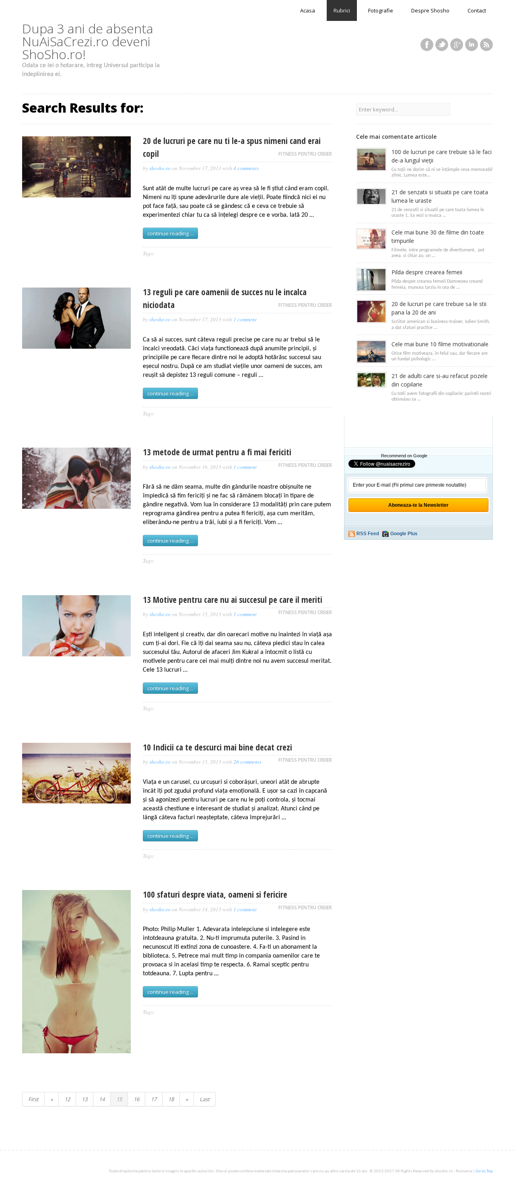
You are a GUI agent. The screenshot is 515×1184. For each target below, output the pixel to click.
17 (154, 1099)
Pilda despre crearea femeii (426, 272)
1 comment (245, 319)
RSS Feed (367, 533)
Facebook (426, 44)
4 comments (246, 168)
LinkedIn (471, 44)
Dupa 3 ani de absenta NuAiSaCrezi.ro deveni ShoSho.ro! (87, 41)
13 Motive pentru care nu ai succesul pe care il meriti (232, 599)
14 (102, 1099)
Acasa (307, 10)
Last (205, 1099)
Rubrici (342, 10)
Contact (477, 10)
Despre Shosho (430, 10)
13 (84, 1099)
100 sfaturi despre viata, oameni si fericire (215, 894)
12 (67, 1099)
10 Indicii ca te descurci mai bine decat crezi (217, 747)
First (33, 1099)
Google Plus (404, 533)
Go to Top (484, 1171)
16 (136, 1099)
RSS (486, 44)
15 (119, 1099)
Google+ (456, 44)
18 (171, 1099)
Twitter (441, 44)
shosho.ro (160, 168)
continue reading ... (170, 233)
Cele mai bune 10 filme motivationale (439, 344)
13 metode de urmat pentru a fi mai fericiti (217, 452)
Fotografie (380, 10)
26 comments (247, 761)
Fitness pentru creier (305, 153)
